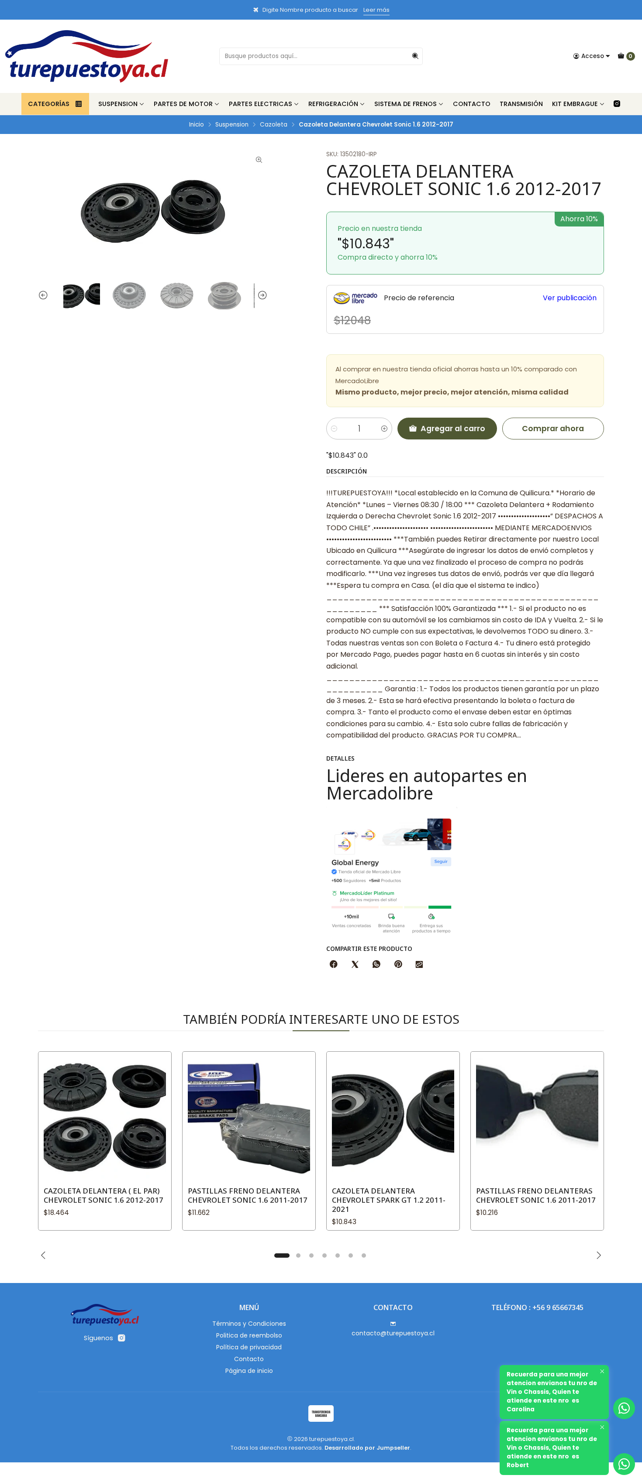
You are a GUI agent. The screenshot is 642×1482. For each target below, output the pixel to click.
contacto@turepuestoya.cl (393, 1333)
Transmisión (521, 103)
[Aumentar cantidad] (384, 428)
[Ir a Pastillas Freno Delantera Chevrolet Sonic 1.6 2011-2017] (249, 1118)
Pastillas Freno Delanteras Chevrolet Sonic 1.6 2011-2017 (536, 1195)
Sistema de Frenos (405, 103)
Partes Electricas (260, 103)
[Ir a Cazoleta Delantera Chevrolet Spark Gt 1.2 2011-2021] (393, 1118)
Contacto (471, 103)
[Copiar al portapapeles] (419, 965)
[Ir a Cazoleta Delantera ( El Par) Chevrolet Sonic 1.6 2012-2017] (105, 1118)
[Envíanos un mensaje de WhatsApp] (624, 1464)
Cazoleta (273, 125)
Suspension (118, 103)
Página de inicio (249, 1370)
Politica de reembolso (249, 1335)
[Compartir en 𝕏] (355, 965)
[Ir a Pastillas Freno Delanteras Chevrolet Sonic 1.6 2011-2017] (537, 1118)
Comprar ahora (553, 428)
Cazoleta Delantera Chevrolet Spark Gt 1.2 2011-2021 (388, 1200)
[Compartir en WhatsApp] (376, 965)
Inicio (196, 125)
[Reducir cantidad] (334, 428)
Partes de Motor (183, 103)
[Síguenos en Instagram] (617, 104)
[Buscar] (415, 56)
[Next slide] (261, 295)
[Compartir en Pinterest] (397, 965)
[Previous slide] (44, 295)
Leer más (376, 10)
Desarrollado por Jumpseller (367, 1447)
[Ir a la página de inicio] (86, 56)
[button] (281, 1255)
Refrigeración (333, 103)
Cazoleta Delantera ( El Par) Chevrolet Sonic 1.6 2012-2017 (103, 1195)
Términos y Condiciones (249, 1323)
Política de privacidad (249, 1347)
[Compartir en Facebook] (333, 965)
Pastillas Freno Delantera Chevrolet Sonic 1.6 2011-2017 (247, 1195)
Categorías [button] (48, 103)
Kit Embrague (575, 103)
